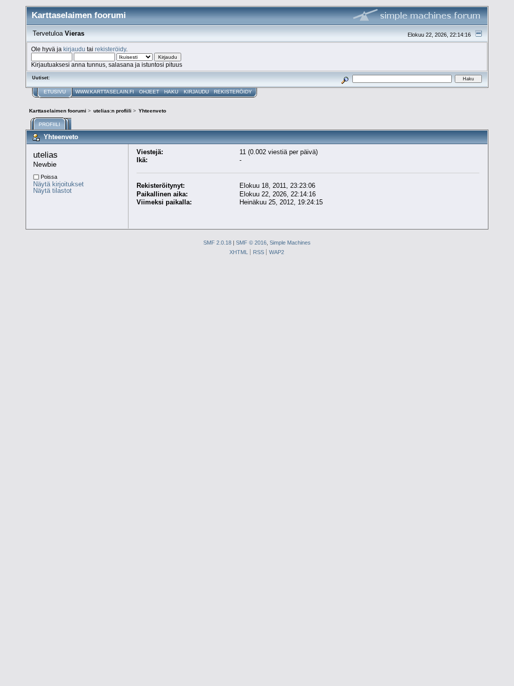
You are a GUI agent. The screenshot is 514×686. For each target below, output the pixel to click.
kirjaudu (74, 49)
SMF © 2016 (251, 243)
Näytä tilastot (52, 190)
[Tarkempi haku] (345, 78)
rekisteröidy (110, 49)
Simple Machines (290, 243)
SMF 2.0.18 (217, 243)
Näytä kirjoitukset (58, 184)
